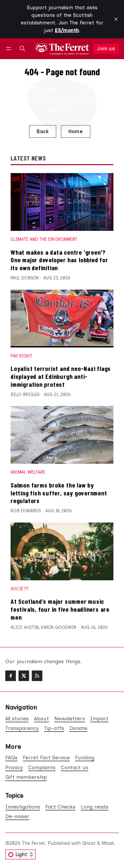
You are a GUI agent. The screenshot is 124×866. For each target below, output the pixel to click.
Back (42, 131)
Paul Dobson (25, 277)
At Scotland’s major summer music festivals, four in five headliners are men (60, 609)
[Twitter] (24, 675)
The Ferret (33, 843)
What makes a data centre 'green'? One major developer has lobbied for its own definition (59, 259)
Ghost (89, 843)
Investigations (22, 807)
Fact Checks (60, 807)
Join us (106, 49)
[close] (116, 19)
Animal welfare (28, 472)
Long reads (94, 807)
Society (19, 588)
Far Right (21, 355)
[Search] (22, 48)
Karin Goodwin (58, 627)
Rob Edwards (26, 510)
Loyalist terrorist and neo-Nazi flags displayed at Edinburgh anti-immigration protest (61, 376)
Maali (108, 843)
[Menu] (9, 48)
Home (75, 131)
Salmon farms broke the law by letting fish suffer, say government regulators (59, 492)
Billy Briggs (25, 394)
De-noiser (17, 816)
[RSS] (37, 675)
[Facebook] (10, 675)
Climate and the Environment (44, 239)
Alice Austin (25, 627)
